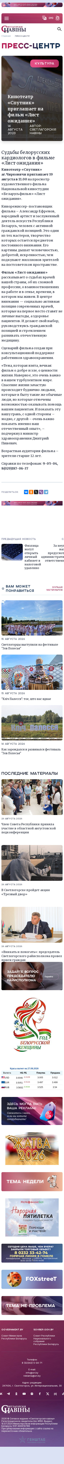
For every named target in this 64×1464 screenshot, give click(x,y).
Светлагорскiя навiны (43, 131)
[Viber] (41, 492)
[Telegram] (46, 492)
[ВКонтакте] (26, 492)
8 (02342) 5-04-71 (32, 1362)
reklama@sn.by (32, 1375)
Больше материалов (55, 588)
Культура (44, 63)
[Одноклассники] (31, 492)
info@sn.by (32, 1372)
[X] (36, 492)
